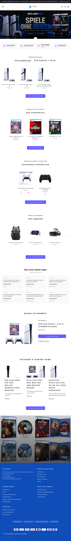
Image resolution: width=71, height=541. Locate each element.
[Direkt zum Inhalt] (35, 39)
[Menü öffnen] (3, 6)
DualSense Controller (25, 188)
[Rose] (30, 192)
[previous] (4, 128)
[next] (66, 128)
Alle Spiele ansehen (35, 147)
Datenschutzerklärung (42, 494)
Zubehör (39, 481)
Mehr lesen (7, 398)
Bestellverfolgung (6, 501)
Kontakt (4, 492)
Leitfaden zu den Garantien (8, 509)
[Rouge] (26, 192)
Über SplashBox (6, 489)
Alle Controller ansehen (35, 202)
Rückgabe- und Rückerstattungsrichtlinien (12, 499)
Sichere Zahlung (6, 514)
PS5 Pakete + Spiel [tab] (45, 60)
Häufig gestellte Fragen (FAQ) (9, 494)
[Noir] (23, 192)
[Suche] (65, 6)
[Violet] (28, 192)
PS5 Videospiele (41, 476)
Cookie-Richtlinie (41, 497)
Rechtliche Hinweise (42, 489)
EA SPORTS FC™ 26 (55, 136)
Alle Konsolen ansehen (35, 96)
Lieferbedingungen (6, 497)
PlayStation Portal (35, 242)
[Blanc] (21, 192)
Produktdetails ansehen (43, 341)
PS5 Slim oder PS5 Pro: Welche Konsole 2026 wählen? (12, 385)
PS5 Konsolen (40, 472)
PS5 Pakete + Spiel (41, 474)
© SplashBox (7, 537)
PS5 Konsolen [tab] (23, 60)
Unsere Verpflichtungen (7, 512)
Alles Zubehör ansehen (35, 257)
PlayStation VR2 (55, 242)
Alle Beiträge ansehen (35, 408)
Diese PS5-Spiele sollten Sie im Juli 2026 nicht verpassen (57, 385)
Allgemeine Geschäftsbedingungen (45, 492)
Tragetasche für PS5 (16, 242)
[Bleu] (24, 192)
